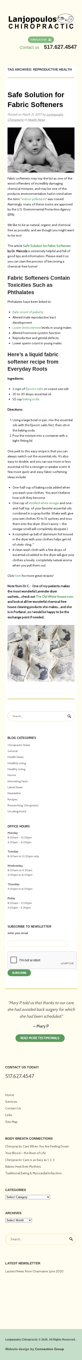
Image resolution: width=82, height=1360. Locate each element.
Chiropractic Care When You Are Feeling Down (37, 1146)
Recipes (12, 799)
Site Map (11, 1122)
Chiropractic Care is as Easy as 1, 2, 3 (29, 1160)
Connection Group (49, 1349)
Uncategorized (17, 811)
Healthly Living (17, 763)
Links (8, 1115)
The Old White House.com (54, 596)
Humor (12, 775)
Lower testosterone (27, 328)
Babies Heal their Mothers (23, 1166)
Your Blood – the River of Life (25, 1153)
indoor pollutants (34, 199)
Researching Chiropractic (23, 805)
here (18, 576)
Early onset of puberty (28, 312)
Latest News (15, 787)
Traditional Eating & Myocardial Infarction (33, 1173)
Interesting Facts (18, 781)
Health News (36, 120)
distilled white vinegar (44, 503)
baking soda (31, 399)
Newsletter (14, 793)
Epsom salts (34, 389)
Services (11, 1102)
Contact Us (13, 1108)
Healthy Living (16, 769)
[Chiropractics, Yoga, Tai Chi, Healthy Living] (41, 18)
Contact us (29, 47)
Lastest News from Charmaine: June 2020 (34, 1271)
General (13, 751)
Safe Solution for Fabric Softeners (47, 246)
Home (9, 1095)
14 (33, 543)
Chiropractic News (19, 745)
